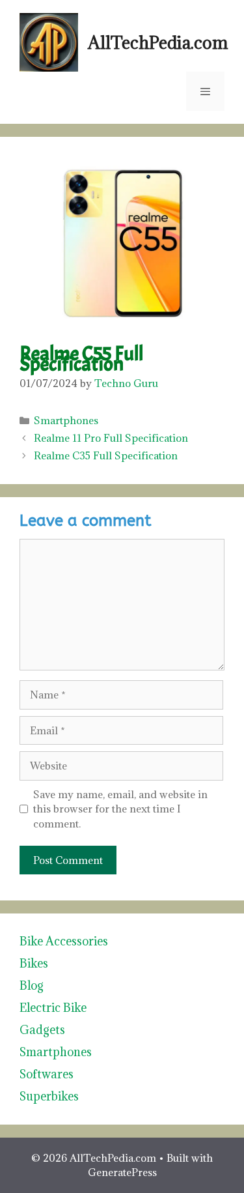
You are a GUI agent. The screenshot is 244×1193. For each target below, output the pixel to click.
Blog (32, 985)
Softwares (47, 1074)
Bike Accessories (64, 941)
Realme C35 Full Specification (106, 455)
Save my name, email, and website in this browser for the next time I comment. (120, 809)
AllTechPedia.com (158, 42)
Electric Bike (53, 1007)
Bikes (34, 963)
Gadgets (42, 1029)
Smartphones (66, 420)
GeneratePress (122, 1172)
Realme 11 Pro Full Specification (111, 437)
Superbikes (49, 1096)
